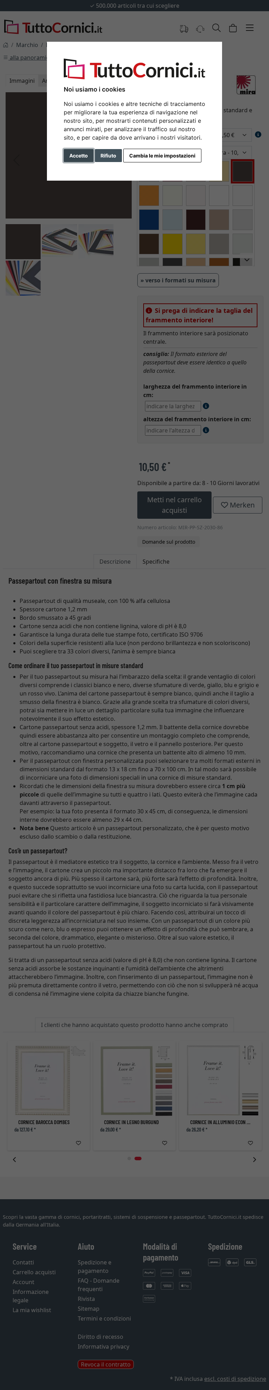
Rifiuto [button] (108, 156)
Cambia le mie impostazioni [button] (162, 156)
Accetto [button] (78, 156)
